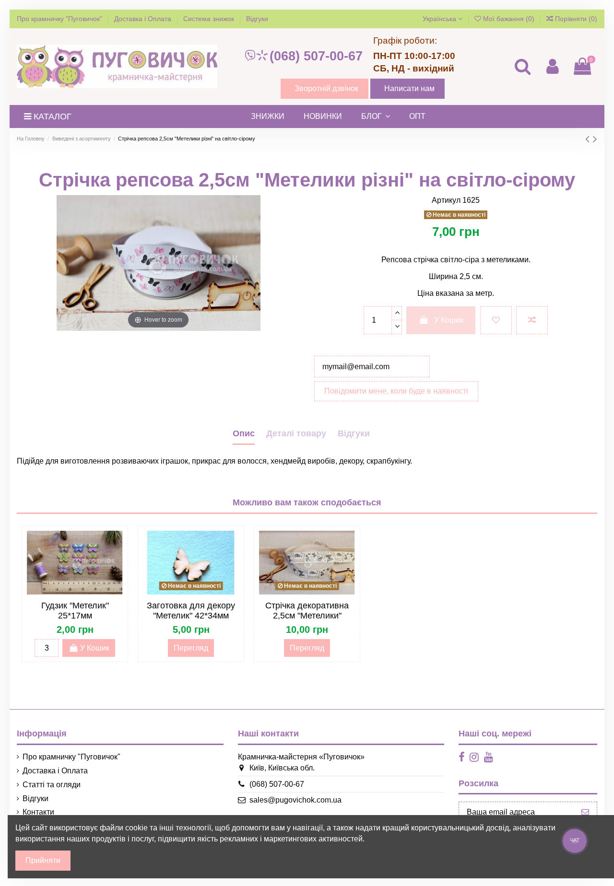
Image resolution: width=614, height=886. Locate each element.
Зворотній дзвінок (326, 88)
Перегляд (191, 648)
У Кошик (448, 320)
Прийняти (42, 860)
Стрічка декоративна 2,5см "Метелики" (307, 611)
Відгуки (257, 19)
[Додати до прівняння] (532, 320)
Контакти (38, 812)
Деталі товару (296, 433)
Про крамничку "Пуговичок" (60, 19)
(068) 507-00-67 (316, 56)
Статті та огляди (52, 785)
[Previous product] (589, 138)
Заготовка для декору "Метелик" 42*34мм (191, 611)
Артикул (446, 200)
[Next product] (595, 138)
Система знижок (209, 19)
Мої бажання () (508, 19)
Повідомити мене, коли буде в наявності (396, 391)
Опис (244, 433)
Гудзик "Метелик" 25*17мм (75, 611)
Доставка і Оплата (143, 19)
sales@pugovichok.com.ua (295, 800)
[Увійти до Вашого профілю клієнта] (552, 66)
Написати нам (409, 88)
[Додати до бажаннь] (496, 320)
